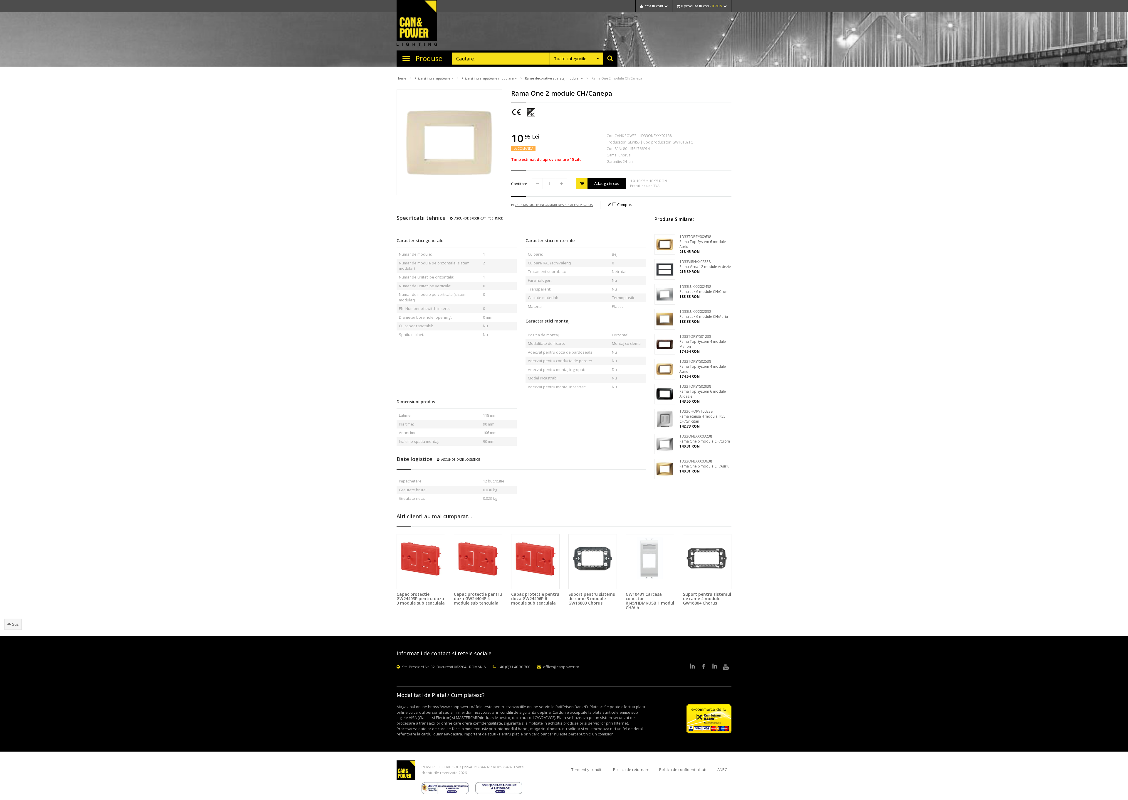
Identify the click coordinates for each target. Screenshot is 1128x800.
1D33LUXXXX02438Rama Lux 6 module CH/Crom (703, 289)
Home (401, 78)
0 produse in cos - (701, 6)
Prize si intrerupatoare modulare (488, 78)
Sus (15, 624)
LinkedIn (692, 666)
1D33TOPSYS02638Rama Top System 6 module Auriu (702, 241)
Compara (625, 204)
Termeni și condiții (587, 769)
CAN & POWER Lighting (417, 23)
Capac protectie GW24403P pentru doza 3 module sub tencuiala (421, 598)
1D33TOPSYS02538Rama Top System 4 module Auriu (702, 366)
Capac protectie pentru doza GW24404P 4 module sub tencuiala (478, 598)
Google (714, 666)
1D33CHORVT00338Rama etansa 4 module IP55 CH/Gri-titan (702, 416)
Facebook (703, 666)
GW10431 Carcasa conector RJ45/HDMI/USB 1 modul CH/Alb (650, 600)
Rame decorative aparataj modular (553, 78)
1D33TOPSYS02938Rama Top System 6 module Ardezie (702, 391)
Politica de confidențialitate (683, 769)
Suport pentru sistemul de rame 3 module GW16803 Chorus (592, 598)
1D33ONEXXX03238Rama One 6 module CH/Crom (704, 439)
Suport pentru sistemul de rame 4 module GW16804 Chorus (707, 598)
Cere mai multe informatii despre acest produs (554, 205)
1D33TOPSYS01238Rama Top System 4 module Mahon (702, 341)
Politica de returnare (631, 769)
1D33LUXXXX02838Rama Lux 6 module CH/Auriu (703, 314)
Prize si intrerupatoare (432, 78)
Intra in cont (653, 6)
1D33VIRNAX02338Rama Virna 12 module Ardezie (705, 264)
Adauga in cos (606, 183)
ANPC (722, 769)
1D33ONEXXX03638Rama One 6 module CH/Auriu (704, 464)
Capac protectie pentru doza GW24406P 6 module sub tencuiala (535, 598)
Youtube (726, 666)
